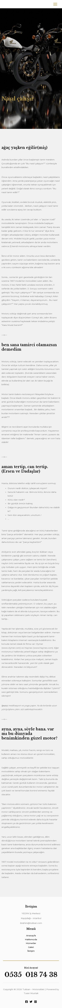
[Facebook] (26, 1001)
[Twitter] (31, 1001)
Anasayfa (31, 935)
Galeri (31, 947)
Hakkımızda (31, 939)
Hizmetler (31, 943)
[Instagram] (35, 1001)
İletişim (31, 951)
